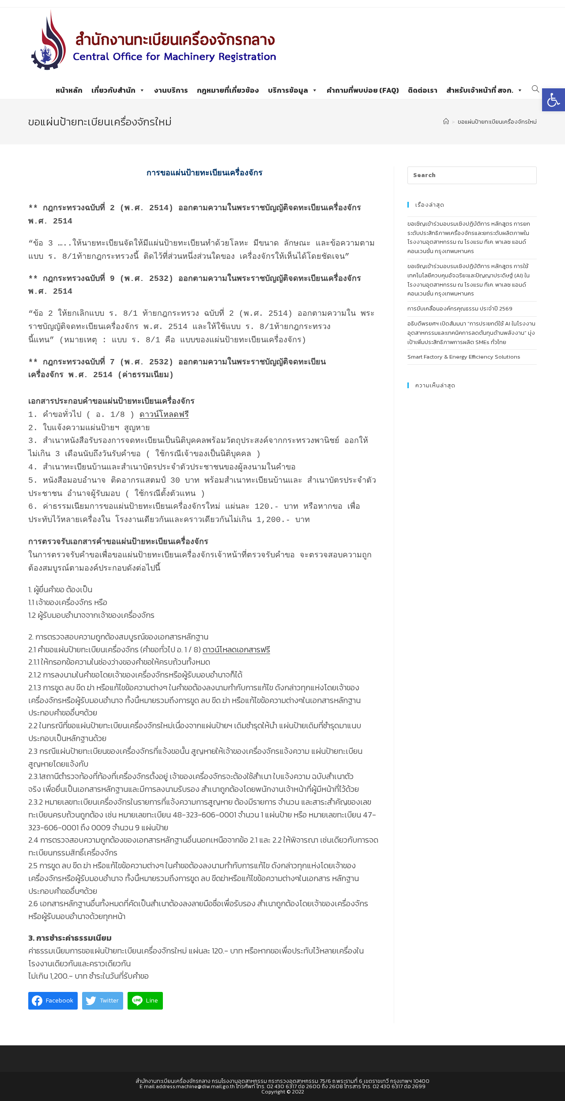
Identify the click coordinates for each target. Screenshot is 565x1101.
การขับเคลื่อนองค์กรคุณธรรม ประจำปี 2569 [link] (459, 308)
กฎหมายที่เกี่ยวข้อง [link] (228, 90)
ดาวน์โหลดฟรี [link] (164, 414)
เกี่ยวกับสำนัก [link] (113, 90)
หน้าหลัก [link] (69, 90)
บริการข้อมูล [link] (288, 90)
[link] (553, 99)
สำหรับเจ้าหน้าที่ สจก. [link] (479, 90)
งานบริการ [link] (171, 90)
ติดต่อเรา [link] (422, 90)
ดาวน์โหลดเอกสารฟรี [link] (236, 649)
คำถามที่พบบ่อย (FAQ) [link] (363, 90)
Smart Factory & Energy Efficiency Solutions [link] (463, 356)
